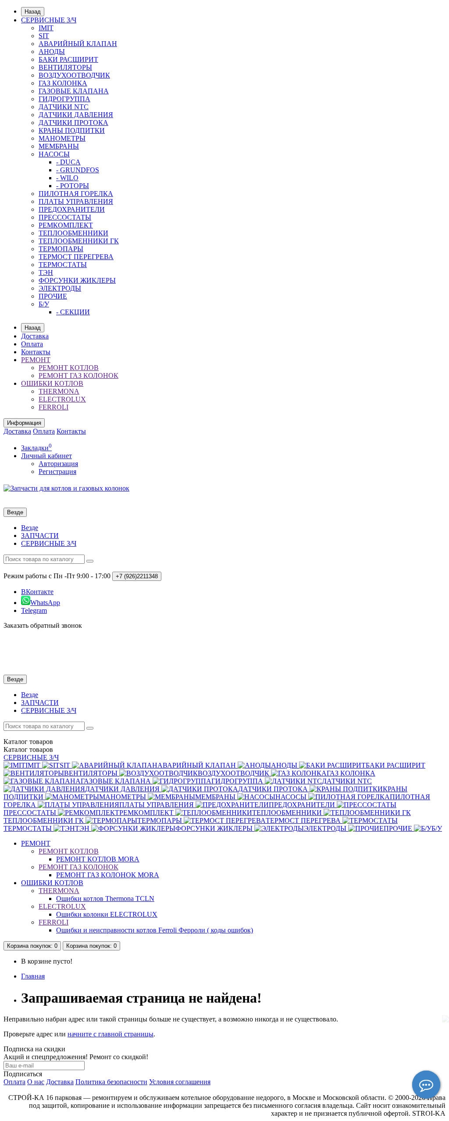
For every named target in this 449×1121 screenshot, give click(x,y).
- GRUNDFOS (77, 170)
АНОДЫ (52, 51)
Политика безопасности (111, 1081)
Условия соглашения (179, 1081)
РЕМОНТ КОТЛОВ (69, 367)
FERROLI (53, 407)
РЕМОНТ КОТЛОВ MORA (97, 859)
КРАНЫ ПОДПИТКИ (72, 130)
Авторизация (58, 463)
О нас (35, 1081)
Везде (29, 527)
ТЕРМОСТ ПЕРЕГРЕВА (76, 256)
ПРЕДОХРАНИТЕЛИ (72, 209)
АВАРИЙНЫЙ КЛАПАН (78, 43)
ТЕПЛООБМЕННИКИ (73, 233)
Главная (33, 976)
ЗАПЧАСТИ (40, 535)
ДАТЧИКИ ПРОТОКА (73, 122)
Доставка (35, 336)
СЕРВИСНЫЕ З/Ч (48, 20)
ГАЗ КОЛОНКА (63, 83)
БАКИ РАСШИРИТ (68, 59)
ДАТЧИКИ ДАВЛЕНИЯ (76, 114)
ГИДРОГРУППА (64, 99)
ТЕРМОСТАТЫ (63, 264)
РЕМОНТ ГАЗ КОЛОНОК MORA (107, 875)
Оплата (32, 344)
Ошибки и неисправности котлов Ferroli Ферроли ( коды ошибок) (154, 930)
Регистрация (57, 471)
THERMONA (59, 391)
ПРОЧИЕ (53, 296)
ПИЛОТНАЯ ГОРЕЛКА (76, 193)
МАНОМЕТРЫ (62, 138)
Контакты (35, 352)
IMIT (46, 28)
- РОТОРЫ (72, 185)
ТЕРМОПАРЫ (61, 249)
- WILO (67, 177)
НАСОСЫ (54, 154)
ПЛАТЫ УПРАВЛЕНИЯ (76, 201)
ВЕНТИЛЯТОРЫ (65, 67)
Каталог (28, 749)
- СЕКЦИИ (73, 312)
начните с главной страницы (110, 1034)
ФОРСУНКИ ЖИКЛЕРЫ (77, 280)
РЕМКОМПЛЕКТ (66, 225)
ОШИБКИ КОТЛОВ (52, 383)
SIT (44, 35)
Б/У (44, 304)
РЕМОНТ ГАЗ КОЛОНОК (78, 375)
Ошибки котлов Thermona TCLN (105, 898)
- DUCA (68, 162)
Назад (33, 11)
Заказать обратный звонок (43, 625)
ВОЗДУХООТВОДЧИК (74, 75)
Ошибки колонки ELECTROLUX (106, 914)
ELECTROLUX (62, 399)
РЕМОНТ (35, 359)
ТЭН (46, 272)
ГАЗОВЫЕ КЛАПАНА (74, 91)
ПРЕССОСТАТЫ (65, 217)
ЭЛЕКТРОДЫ (60, 288)
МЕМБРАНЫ (59, 146)
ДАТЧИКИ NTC (64, 106)
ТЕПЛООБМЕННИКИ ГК (79, 241)
